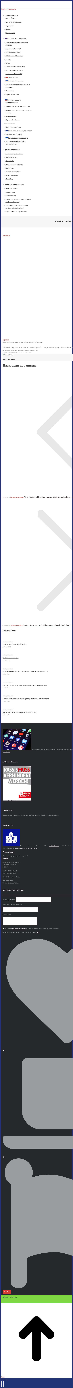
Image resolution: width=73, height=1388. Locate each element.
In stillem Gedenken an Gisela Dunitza (14, 644)
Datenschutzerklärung (19, 928)
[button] (15, 12)
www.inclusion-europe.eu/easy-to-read (26, 848)
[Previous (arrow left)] (1, 1384)
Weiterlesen (6, 752)
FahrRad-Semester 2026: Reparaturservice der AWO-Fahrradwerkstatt (25, 685)
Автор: (18, 352)
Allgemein (6, 340)
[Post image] (8, 641)
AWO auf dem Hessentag (11, 658)
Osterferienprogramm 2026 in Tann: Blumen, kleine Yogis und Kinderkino (25, 671)
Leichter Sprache (54, 846)
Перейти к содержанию (8, 9)
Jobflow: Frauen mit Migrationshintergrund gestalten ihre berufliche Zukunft (26, 699)
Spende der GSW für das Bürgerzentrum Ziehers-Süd (19, 712)
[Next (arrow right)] (3, 1384)
